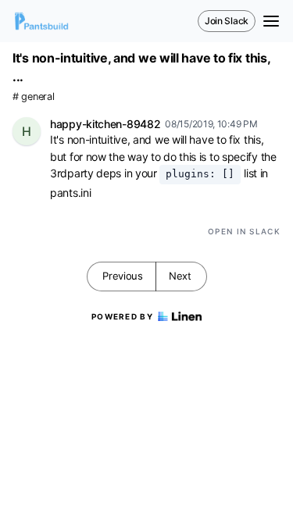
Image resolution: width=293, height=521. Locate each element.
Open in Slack (244, 231)
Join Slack (226, 21)
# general (33, 96)
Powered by (122, 316)
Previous (122, 275)
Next (180, 275)
